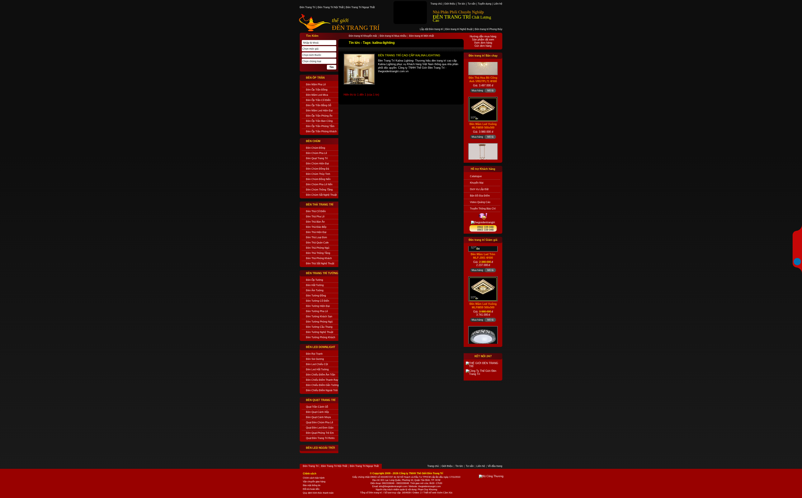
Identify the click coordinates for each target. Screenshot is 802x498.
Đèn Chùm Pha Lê (316, 153)
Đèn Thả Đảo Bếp (316, 227)
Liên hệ (498, 4)
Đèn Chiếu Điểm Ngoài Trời (322, 390)
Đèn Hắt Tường (315, 285)
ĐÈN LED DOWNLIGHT (320, 347)
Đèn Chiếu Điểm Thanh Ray (322, 379)
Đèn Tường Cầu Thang (319, 326)
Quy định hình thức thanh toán (318, 493)
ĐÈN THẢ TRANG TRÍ (319, 204)
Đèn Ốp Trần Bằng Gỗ (318, 105)
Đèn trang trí (375, 492)
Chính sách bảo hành (314, 478)
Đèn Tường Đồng (316, 295)
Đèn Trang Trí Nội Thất (331, 7)
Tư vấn (472, 4)
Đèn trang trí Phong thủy (488, 29)
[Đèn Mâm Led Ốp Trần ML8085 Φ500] (483, 323)
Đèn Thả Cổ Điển (316, 211)
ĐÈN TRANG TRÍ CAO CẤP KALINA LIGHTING (409, 55)
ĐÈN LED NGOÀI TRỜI (320, 447)
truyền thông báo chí (483, 208)
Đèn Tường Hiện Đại (318, 306)
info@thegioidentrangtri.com (393, 486)
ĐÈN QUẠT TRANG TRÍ (320, 400)
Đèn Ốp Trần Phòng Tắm (320, 126)
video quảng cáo (480, 202)
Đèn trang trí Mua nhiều (393, 36)
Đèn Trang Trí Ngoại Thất (360, 7)
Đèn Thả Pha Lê (315, 216)
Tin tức (461, 4)
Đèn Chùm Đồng (315, 147)
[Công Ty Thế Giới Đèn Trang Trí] (483, 372)
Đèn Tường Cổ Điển (317, 300)
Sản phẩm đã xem (483, 39)
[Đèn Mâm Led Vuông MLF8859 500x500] (483, 89)
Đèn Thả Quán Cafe (317, 242)
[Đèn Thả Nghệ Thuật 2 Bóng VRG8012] (483, 140)
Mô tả (490, 70)
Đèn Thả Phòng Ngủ (317, 247)
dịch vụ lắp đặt (479, 189)
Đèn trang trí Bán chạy (483, 55)
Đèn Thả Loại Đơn (316, 237)
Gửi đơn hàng (483, 45)
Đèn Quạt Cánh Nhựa (318, 417)
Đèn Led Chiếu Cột (317, 364)
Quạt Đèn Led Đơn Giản (320, 427)
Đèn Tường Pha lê (317, 311)
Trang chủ (436, 4)
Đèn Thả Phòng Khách (319, 258)
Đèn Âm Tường (315, 290)
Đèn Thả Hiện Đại (316, 232)
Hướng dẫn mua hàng (483, 36)
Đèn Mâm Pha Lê (316, 84)
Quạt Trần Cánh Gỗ (317, 406)
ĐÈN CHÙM (313, 141)
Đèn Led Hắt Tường (317, 369)
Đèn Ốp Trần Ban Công (319, 121)
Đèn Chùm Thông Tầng (319, 189)
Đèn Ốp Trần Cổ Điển (318, 100)
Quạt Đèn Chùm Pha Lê (319, 422)
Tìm (331, 67)
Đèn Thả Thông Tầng (318, 253)
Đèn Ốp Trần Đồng (316, 89)
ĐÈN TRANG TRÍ (355, 27)
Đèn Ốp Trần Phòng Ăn (319, 115)
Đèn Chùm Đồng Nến (318, 179)
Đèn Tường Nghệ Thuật (319, 332)
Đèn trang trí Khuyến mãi (363, 36)
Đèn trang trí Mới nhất (421, 36)
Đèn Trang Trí (307, 7)
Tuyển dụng (484, 4)
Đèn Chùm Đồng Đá (317, 168)
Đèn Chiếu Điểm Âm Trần (320, 374)
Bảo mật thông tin (311, 485)
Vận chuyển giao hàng (314, 481)
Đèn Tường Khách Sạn (319, 316)
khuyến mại (476, 182)
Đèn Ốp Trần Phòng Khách (321, 131)
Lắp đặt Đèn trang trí (431, 29)
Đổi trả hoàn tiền (311, 489)
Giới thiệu (449, 4)
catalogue (476, 176)
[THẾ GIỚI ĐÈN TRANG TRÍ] (483, 365)
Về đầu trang (495, 466)
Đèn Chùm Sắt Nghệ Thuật (321, 194)
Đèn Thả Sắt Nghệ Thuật (320, 263)
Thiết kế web (429, 492)
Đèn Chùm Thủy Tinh (318, 174)
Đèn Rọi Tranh (314, 353)
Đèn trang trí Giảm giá (483, 239)
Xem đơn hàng (483, 42)
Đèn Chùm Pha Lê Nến (319, 184)
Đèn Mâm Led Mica (317, 94)
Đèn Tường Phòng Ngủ (319, 321)
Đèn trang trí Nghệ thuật (458, 29)
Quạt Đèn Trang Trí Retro (320, 438)
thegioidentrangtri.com (429, 486)
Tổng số (364, 492)
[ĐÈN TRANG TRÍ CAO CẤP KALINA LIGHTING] (359, 69)
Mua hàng (477, 70)
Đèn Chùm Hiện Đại (317, 163)
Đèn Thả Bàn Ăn (315, 221)
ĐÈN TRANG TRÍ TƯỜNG (322, 273)
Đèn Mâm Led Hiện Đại (319, 110)
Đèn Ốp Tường (314, 280)
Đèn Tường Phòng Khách (320, 337)
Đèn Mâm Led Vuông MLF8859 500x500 (483, 105)
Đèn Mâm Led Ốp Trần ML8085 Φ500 (483, 340)
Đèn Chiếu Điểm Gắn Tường (322, 385)
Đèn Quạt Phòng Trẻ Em (320, 432)
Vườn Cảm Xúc (445, 492)
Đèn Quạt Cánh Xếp (317, 412)
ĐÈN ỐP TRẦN (315, 77)
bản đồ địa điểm (480, 195)
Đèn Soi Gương (315, 359)
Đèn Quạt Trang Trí (317, 158)
